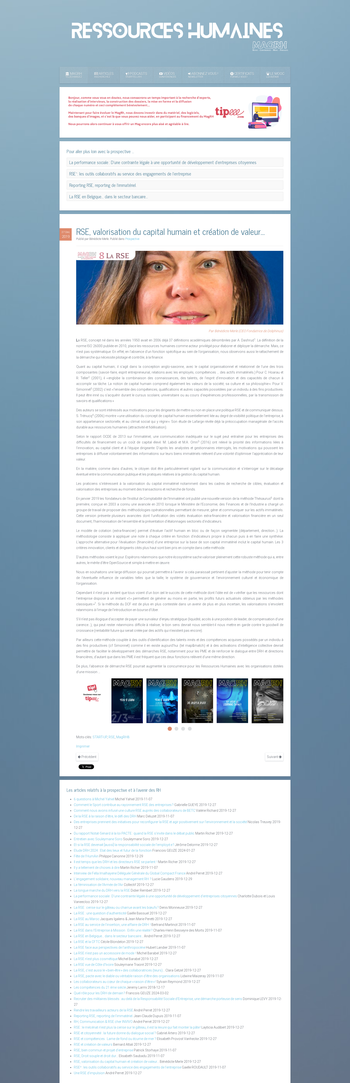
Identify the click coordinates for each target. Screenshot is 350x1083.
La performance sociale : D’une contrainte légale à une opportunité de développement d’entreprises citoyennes (155, 896)
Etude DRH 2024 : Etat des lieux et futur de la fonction (113, 850)
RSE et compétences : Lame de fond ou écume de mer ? (115, 1039)
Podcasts (136, 75)
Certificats (242, 75)
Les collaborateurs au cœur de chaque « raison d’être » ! (115, 982)
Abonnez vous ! (203, 75)
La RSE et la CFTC (87, 942)
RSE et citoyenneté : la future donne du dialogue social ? (115, 1033)
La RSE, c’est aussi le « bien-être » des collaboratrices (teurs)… (119, 970)
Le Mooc (275, 75)
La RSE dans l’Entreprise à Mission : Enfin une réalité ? (113, 930)
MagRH (73, 75)
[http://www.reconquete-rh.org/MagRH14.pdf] (267, 700)
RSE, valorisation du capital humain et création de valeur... (116, 1062)
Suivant (273, 757)
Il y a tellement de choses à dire (97, 867)
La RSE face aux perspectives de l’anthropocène (109, 947)
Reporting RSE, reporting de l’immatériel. (103, 1016)
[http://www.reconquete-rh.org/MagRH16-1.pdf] (162, 700)
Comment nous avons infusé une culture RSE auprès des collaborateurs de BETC (134, 810)
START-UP (100, 737)
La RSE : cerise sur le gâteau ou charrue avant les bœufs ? (116, 907)
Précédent (88, 757)
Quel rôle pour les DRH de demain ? (99, 993)
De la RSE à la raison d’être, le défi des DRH (105, 816)
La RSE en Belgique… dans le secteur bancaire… (108, 936)
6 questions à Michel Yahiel (94, 799)
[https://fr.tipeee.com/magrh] (92, 692)
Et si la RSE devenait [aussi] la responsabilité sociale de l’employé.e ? (124, 845)
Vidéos (167, 75)
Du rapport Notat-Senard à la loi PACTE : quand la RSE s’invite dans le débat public (134, 833)
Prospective (132, 239)
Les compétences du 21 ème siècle (100, 987)
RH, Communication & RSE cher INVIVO (103, 1022)
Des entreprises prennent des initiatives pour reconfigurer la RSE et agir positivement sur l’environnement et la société (160, 822)
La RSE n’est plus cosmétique (96, 959)
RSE (112, 737)
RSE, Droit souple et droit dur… (96, 1056)
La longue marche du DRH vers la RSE (102, 890)
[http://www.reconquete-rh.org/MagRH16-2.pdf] (127, 700)
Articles (104, 75)
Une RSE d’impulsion (89, 1073)
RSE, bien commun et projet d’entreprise (103, 1050)
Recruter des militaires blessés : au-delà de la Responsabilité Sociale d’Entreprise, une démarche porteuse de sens (158, 999)
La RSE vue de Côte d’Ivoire (94, 964)
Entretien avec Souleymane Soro (98, 839)
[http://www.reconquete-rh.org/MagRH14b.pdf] (232, 700)
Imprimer (83, 746)
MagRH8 (122, 737)
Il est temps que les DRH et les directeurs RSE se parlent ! (115, 862)
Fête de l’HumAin (86, 856)
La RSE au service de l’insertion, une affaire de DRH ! (112, 925)
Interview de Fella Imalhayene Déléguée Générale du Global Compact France (129, 873)
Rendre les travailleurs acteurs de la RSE (103, 1010)
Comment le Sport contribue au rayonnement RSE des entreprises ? (124, 805)
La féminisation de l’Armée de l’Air (98, 885)
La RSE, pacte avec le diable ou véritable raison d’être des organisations (127, 976)
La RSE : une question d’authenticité (100, 913)
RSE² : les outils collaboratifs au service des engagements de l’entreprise (127, 1067)
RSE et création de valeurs (93, 1044)
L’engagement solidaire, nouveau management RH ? (112, 879)
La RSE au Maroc (87, 919)
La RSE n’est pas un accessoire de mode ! (105, 953)
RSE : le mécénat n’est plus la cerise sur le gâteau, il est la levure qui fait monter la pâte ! (137, 1027)
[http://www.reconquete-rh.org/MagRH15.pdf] (197, 700)
